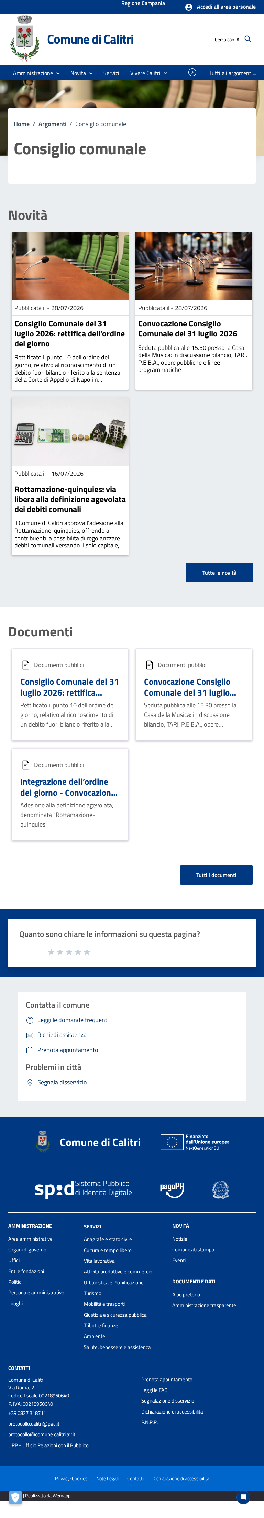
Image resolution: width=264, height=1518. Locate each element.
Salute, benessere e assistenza (117, 1347)
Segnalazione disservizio (167, 1401)
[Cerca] (248, 39)
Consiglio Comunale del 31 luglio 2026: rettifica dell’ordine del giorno (69, 333)
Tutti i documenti (216, 875)
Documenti (40, 631)
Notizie (179, 1239)
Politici (15, 1282)
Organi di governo (27, 1249)
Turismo (92, 1293)
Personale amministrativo (36, 1292)
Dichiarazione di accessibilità (172, 1412)
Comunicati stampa (193, 1249)
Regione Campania (143, 3)
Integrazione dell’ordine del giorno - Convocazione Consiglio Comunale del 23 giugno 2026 (69, 798)
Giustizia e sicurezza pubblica (115, 1315)
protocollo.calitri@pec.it (33, 1424)
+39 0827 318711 (27, 1413)
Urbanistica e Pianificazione (114, 1282)
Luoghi (15, 1303)
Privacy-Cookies (71, 1478)
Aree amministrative (30, 1239)
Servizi (92, 1226)
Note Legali (107, 1478)
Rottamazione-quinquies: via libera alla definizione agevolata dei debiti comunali (70, 499)
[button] (220, 7)
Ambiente (94, 1336)
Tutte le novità (219, 572)
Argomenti (52, 124)
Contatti (19, 1368)
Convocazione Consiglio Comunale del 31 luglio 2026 (187, 328)
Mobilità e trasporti (104, 1304)
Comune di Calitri (90, 39)
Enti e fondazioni (26, 1271)
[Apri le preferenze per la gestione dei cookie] (17, 1499)
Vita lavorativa (99, 1261)
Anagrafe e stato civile (108, 1239)
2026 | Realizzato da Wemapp (40, 1495)
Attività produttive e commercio (118, 1271)
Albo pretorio (186, 1294)
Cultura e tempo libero (108, 1250)
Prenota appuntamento (166, 1379)
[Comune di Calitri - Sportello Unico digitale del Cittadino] (24, 38)
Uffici (14, 1260)
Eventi (179, 1260)
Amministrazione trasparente (204, 1305)
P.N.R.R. (149, 1422)
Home (22, 124)
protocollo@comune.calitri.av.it (41, 1434)
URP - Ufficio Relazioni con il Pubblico (48, 1445)
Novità (27, 215)
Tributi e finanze (101, 1325)
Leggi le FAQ (154, 1390)
